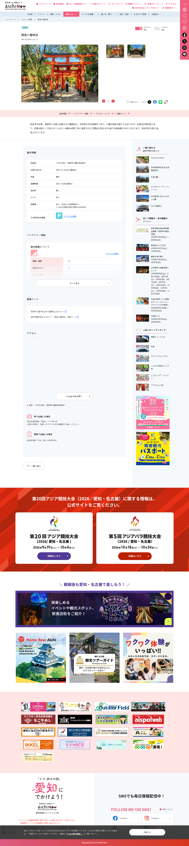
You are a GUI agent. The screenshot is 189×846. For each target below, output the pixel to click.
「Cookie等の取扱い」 (74, 833)
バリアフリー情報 (83, 113)
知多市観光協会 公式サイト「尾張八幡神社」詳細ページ (53, 317)
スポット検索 (26, 19)
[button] (22, 73)
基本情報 (65, 113)
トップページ (10, 19)
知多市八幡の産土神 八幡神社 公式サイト (47, 311)
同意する (147, 832)
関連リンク (123, 113)
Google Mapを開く (74, 396)
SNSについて (167, 809)
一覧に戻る (36, 466)
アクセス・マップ (104, 113)
